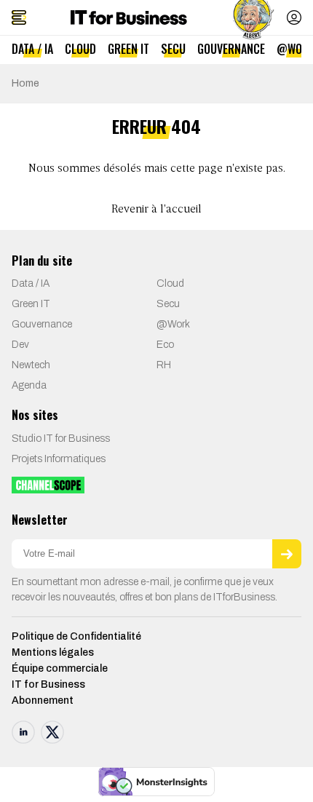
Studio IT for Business (61, 438)
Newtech (31, 365)
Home (25, 83)
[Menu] (19, 17)
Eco (165, 344)
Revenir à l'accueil (156, 209)
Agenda (29, 385)
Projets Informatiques (59, 458)
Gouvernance (231, 48)
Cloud (80, 48)
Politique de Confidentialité (76, 636)
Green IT (128, 48)
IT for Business (48, 684)
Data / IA (32, 48)
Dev (20, 344)
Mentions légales (53, 652)
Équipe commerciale (60, 668)
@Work (173, 324)
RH (163, 365)
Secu (173, 48)
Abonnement (43, 700)
